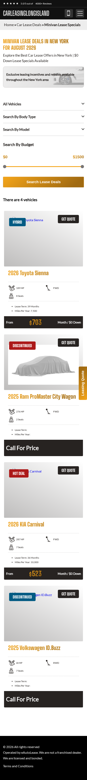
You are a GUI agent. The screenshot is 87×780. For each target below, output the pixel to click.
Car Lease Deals (29, 24)
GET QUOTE (68, 219)
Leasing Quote (83, 383)
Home (9, 24)
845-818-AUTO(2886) (69, 13)
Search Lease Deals (44, 182)
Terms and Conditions (18, 766)
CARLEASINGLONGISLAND (26, 13)
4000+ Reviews (43, 3)
